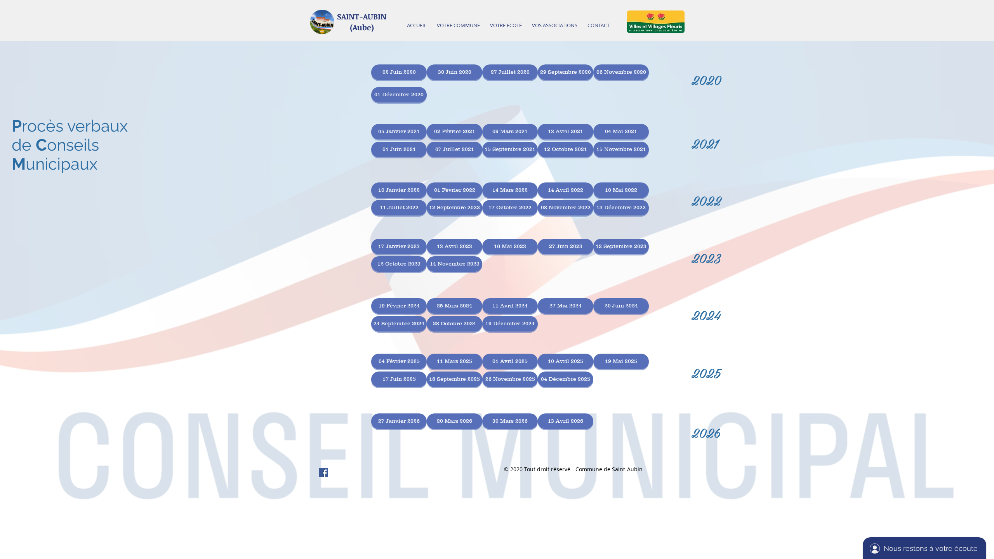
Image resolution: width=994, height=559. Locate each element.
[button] (458, 22)
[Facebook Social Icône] (323, 472)
